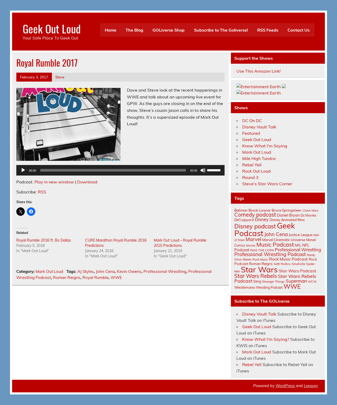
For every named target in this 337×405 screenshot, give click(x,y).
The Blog (134, 30)
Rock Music (260, 259)
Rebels (247, 259)
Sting (257, 281)
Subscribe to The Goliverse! (221, 30)
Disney (262, 219)
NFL (298, 245)
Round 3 (250, 177)
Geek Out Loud (52, 28)
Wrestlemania (244, 287)
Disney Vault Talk (259, 126)
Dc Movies (308, 215)
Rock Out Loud (256, 171)
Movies (250, 245)
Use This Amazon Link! (258, 71)
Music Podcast (275, 244)
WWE (116, 277)
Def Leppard (244, 220)
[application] (120, 170)
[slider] (214, 169)
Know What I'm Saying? (265, 339)
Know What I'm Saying (264, 145)
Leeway (311, 385)
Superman (296, 281)
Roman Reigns (66, 277)
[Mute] (203, 170)
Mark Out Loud (49, 271)
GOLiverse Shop (168, 30)
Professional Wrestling (164, 271)
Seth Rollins (282, 264)
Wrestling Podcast (269, 287)
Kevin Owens (129, 271)
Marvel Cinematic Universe (283, 240)
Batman (240, 210)
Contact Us (299, 30)
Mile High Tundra (259, 158)
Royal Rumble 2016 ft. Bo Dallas (43, 240)
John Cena (105, 271)
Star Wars (259, 269)
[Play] (23, 170)
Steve (59, 77)
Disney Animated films (287, 220)
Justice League (301, 234)
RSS (42, 191)
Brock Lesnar (260, 210)
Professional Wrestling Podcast (270, 254)
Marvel (253, 239)
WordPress (285, 385)
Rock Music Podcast (288, 259)
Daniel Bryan (288, 215)
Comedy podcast (255, 214)
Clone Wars (311, 210)
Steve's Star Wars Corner (267, 183)
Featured (251, 133)
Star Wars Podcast (297, 270)
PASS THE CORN (262, 250)
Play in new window (54, 181)
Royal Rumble (95, 277)
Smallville (298, 264)
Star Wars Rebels (255, 276)
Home (110, 30)
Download (87, 181)
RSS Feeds (267, 30)
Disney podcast (255, 226)
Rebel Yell (251, 164)
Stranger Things (273, 281)
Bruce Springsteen (286, 210)
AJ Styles (85, 271)
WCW (312, 281)
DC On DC (252, 120)
